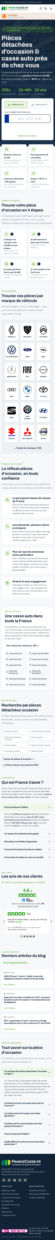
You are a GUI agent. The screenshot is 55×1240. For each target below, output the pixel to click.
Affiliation (5, 1208)
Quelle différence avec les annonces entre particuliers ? (24, 1143)
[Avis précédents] (3, 921)
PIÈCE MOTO (41, 105)
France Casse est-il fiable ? (17, 1134)
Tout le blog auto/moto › (15, 962)
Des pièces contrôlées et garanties (20, 841)
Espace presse (7, 1212)
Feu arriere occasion (12, 751)
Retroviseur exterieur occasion (13, 738)
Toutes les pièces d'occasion (17, 759)
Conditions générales (37, 1197)
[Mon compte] (40, 8)
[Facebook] (4, 1180)
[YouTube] (14, 1180)
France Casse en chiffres (16, 807)
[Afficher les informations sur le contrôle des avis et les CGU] (43, 904)
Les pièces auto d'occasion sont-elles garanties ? (22, 1114)
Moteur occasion (11, 731)
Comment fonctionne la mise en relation (23, 849)
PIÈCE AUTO (18, 105)
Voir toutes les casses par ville (21, 645)
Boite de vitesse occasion (40, 745)
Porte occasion (37, 737)
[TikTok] (25, 1180)
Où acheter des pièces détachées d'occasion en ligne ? (25, 1072)
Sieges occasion (37, 751)
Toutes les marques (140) (28, 448)
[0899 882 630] (15, 1231)
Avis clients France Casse (11, 1204)
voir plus (18, 922)
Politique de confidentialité (39, 1194)
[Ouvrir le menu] (51, 8)
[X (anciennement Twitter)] (9, 1180)
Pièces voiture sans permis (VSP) (21, 765)
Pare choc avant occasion (41, 731)
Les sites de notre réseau (11, 1197)
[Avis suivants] (51, 921)
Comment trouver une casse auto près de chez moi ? (24, 1104)
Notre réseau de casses (10, 1194)
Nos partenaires (8, 1201)
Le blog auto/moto (9, 1215)
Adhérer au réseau (8, 1190)
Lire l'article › (10, 984)
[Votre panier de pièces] (45, 8)
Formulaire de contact (37, 1190)
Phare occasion (10, 745)
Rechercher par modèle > (27, 136)
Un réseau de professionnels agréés (21, 834)
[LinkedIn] (20, 1180)
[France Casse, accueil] (15, 8)
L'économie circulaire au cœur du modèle (23, 857)
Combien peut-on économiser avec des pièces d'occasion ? (23, 1124)
